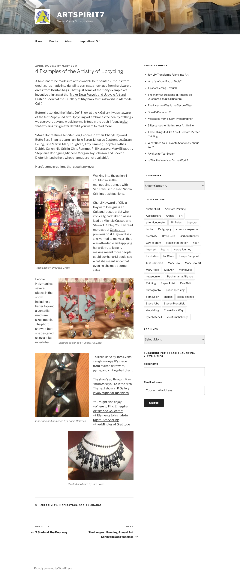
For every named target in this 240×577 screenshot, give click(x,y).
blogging (192, 222)
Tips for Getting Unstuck (162, 87)
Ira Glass (168, 256)
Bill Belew (176, 222)
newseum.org (154, 276)
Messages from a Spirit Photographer (170, 118)
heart (196, 242)
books (149, 229)
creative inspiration (187, 229)
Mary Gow (69, 66)
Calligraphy (164, 229)
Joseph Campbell (188, 256)
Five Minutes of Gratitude (112, 424)
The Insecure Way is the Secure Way (170, 105)
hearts (165, 249)
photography (153, 290)
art (180, 215)
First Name (151, 363)
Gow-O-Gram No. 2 (159, 112)
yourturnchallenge (177, 317)
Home (38, 41)
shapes (168, 296)
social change (185, 296)
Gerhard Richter (189, 235)
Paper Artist (168, 283)
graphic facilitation (177, 242)
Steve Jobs (152, 303)
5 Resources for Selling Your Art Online (171, 125)
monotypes (185, 269)
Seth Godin (152, 296)
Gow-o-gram (153, 242)
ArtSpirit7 (81, 15)
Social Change (90, 505)
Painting (151, 283)
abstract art (153, 208)
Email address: (153, 382)
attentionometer (156, 222)
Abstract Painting (175, 208)
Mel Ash (169, 269)
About (69, 41)
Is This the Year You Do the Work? (168, 160)
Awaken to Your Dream (161, 153)
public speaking (175, 290)
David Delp (168, 235)
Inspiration (68, 505)
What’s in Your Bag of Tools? (165, 81)
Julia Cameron (154, 262)
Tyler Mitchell (154, 317)
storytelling (152, 310)
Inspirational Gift (90, 41)
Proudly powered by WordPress (53, 568)
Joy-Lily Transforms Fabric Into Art (168, 74)
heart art (151, 249)
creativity (151, 235)
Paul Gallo (186, 283)
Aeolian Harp (153, 215)
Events (53, 41)
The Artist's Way (173, 310)
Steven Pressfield (174, 303)
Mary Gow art (193, 262)
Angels (170, 215)
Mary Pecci (152, 269)
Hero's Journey (182, 249)
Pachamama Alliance (180, 276)
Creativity (48, 505)
